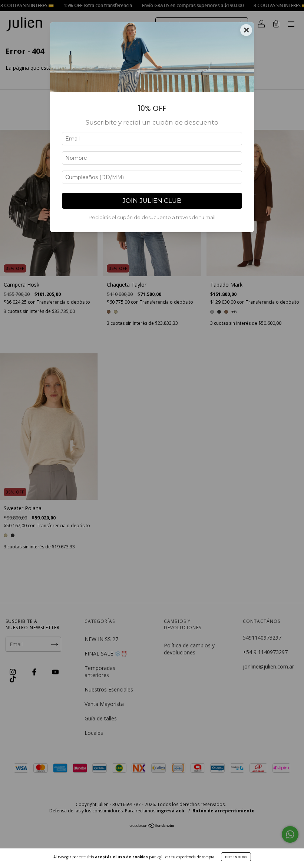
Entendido (236, 857)
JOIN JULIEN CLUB (152, 200)
